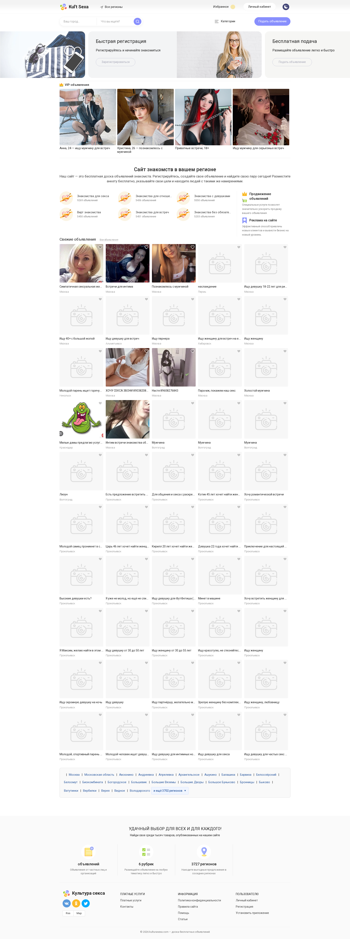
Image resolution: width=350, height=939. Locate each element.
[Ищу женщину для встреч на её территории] (220, 315)
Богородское (117, 782)
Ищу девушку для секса (214, 754)
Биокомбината (92, 782)
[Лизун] (81, 471)
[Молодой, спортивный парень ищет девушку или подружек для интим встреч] (81, 731)
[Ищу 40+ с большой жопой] (81, 315)
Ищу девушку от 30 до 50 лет (125, 650)
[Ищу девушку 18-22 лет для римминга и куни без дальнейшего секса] (266, 263)
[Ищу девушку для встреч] (127, 315)
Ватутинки (71, 790)
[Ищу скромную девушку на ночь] (81, 679)
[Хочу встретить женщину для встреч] (266, 575)
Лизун (64, 494)
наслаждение (207, 286)
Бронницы (247, 782)
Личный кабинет (259, 6)
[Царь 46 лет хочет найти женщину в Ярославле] (127, 523)
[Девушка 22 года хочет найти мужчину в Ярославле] (220, 523)
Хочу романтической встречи (264, 494)
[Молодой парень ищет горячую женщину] (81, 367)
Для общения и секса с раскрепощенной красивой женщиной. (193, 494)
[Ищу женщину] (266, 315)
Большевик (139, 782)
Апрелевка (166, 774)
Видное (119, 790)
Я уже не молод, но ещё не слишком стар (133, 598)
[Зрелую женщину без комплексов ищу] (220, 679)
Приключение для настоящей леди (267, 546)
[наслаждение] (220, 263)
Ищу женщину (253, 338)
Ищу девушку (115, 702)
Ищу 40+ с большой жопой (77, 338)
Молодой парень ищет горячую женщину (87, 390)
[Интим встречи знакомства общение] (127, 419)
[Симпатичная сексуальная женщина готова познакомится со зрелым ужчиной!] (81, 263)
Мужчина (158, 442)
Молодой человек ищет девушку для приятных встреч (142, 754)
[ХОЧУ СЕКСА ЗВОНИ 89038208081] (127, 367)
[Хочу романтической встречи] (266, 471)
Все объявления (109, 239)
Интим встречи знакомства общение (130, 442)
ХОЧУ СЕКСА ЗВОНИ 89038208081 (128, 390)
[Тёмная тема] (286, 7)
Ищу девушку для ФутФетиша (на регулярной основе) (188, 598)
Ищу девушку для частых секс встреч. (269, 754)
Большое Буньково (221, 782)
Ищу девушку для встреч (122, 338)
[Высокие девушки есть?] (81, 575)
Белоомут (71, 782)
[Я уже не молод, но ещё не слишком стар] (127, 575)
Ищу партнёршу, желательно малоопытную (181, 702)
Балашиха (228, 774)
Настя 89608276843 (165, 390)
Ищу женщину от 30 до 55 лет (171, 650)
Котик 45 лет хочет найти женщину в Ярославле (230, 494)
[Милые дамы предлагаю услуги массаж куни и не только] (81, 419)
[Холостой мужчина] (266, 367)
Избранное (221, 6)
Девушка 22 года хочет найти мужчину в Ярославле (233, 546)
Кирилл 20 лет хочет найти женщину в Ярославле (185, 546)
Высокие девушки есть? (76, 598)
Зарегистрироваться (116, 62)
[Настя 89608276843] (174, 367)
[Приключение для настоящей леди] (266, 523)
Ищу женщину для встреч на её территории (227, 338)
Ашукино (210, 774)
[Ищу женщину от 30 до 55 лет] (174, 627)
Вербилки (89, 790)
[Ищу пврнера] (174, 315)
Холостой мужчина (257, 390)
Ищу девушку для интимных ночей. (175, 754)
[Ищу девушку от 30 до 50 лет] (127, 627)
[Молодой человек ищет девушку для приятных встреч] (127, 731)
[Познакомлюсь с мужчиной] (174, 263)
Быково (264, 782)
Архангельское (189, 774)
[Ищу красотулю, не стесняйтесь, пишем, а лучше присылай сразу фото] (220, 627)
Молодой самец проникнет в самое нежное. (89, 546)
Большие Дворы (192, 782)
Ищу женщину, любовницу (262, 702)
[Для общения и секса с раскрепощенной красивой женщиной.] (174, 471)
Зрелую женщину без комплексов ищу (223, 702)
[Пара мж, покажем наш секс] (220, 367)
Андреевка (146, 774)
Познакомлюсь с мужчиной (170, 286)
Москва (74, 774)
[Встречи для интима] (127, 263)
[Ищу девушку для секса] (220, 731)
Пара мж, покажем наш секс (217, 390)
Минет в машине (209, 598)
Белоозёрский (266, 774)
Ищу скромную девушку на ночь (81, 702)
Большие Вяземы (164, 782)
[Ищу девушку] (127, 679)
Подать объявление (272, 21)
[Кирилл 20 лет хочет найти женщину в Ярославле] (174, 523)
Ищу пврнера (161, 338)
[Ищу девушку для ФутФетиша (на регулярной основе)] (174, 575)
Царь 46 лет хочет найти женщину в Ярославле (137, 546)
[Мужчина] (174, 419)
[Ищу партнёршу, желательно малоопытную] (174, 679)
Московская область (99, 774)
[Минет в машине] (220, 575)
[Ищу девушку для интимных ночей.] (174, 731)
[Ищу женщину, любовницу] (266, 679)
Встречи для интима (119, 286)
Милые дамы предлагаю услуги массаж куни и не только (98, 442)
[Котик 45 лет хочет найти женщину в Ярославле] (220, 471)
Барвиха (245, 774)
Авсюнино (126, 774)
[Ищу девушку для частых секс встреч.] (266, 731)
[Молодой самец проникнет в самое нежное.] (81, 523)
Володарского (140, 790)
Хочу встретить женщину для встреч (269, 598)
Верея (105, 790)
